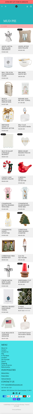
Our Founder (5, 359)
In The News (5, 356)
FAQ (2, 354)
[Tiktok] (19, 393)
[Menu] (2, 6)
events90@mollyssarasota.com (14, 384)
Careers (3, 350)
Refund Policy (5, 373)
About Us (4, 348)
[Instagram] (16, 393)
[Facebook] (14, 393)
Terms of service (6, 365)
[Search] (5, 6)
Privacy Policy (5, 376)
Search (3, 361)
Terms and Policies (16, 409)
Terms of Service (6, 378)
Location (4, 357)
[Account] (27, 6)
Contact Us (4, 352)
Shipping (4, 363)
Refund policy (5, 367)
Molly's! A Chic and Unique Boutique (16, 404)
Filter (5, 26)
